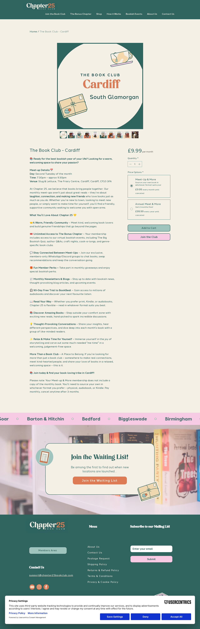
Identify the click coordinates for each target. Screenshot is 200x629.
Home (33, 31)
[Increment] (140, 164)
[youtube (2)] (32, 587)
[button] (55, 14)
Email (134, 543)
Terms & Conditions (100, 576)
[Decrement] (130, 164)
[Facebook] (46, 587)
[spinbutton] (135, 164)
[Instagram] (39, 587)
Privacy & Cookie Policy (103, 582)
